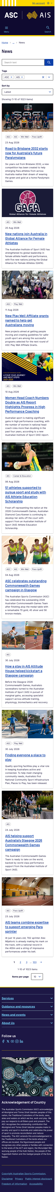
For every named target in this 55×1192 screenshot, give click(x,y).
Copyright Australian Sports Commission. (24, 1173)
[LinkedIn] (21, 1042)
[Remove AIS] (22, 77)
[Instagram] (17, 1042)
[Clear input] (43, 77)
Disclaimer (7, 1178)
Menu (6, 31)
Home (5, 42)
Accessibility (36, 1183)
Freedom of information (14, 1183)
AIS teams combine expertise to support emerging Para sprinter (27, 927)
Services (8, 998)
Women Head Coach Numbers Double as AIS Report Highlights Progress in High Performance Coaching (27, 404)
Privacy (19, 1178)
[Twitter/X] (8, 1042)
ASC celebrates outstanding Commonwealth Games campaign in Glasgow (26, 585)
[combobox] (34, 77)
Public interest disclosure (38, 1178)
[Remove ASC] (11, 77)
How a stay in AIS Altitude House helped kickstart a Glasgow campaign (24, 671)
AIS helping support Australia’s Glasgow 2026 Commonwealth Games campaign (23, 843)
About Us (8, 1023)
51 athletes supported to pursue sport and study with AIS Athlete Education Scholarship (25, 494)
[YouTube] (12, 1042)
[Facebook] (3, 1042)
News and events (14, 1014)
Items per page (20, 976)
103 (35, 962)
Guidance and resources (18, 1006)
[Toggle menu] (49, 77)
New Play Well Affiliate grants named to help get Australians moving (27, 320)
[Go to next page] (41, 962)
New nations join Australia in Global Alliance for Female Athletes (26, 238)
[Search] (49, 62)
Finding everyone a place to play (25, 757)
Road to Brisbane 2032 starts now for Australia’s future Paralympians (26, 153)
